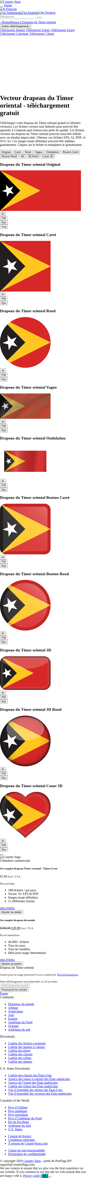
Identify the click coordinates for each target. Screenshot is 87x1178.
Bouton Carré (70, 152)
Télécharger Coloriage (14, 33)
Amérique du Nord (20, 1022)
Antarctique (15, 1011)
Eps (4, 222)
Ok (45, 1175)
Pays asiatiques (17, 1111)
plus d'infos (7, 908)
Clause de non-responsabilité (26, 1150)
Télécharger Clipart (41, 33)
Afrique (13, 1007)
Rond (28, 152)
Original (6, 152)
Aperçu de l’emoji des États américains (33, 1082)
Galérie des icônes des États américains (33, 1086)
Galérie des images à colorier (26, 1047)
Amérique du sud (19, 1029)
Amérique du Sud (19, 1125)
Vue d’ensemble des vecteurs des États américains (40, 1093)
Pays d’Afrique (18, 1107)
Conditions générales (21, 1140)
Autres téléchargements (16, 26)
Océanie (13, 1026)
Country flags (32, 1161)
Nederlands (13, 12)
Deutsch (49, 12)
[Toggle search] (1, 6)
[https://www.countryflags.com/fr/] (10, 1)
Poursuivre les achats (14, 989)
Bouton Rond (9, 156)
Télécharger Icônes (38, 30)
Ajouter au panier (11, 912)
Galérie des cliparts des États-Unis (30, 1075)
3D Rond (33, 156)
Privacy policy (32, 1175)
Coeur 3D (47, 156)
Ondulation (52, 152)
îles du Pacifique (18, 1122)
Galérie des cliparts (20, 1054)
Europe (12, 1018)
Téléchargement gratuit (15, 985)
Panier (4, 993)
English (32, 12)
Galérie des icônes (19, 1058)
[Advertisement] (43, 64)
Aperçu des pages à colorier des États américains (39, 1079)
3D (22, 156)
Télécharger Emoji (63, 30)
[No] (49, 1176)
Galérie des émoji (19, 1050)
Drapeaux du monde (21, 1004)
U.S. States (15, 1129)
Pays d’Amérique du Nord (25, 1118)
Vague (38, 152)
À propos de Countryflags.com (28, 1143)
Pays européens (18, 1114)
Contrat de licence (19, 1136)
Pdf (4, 218)
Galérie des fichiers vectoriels (27, 1043)
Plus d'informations (67, 974)
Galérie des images (20, 1061)
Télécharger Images (12, 30)
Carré (18, 152)
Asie (11, 1015)
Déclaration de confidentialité (27, 1154)
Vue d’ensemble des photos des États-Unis (35, 1090)
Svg (4, 226)
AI (3, 213)
